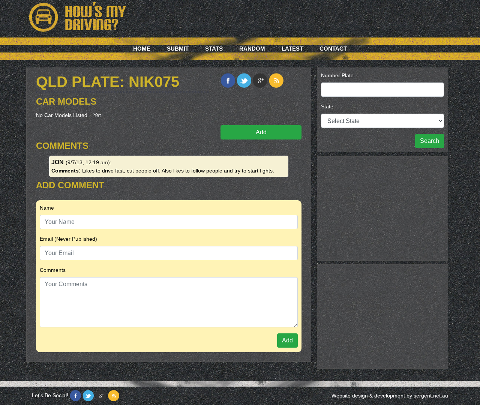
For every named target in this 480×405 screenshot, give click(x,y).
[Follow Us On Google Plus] (100, 395)
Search (429, 141)
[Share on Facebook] (227, 80)
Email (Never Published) (68, 239)
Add (261, 132)
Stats (214, 48)
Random (252, 48)
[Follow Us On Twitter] (88, 395)
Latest (292, 48)
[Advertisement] (382, 207)
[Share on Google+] (260, 80)
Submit (178, 48)
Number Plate (337, 75)
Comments (53, 270)
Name (47, 208)
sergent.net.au (431, 396)
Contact (333, 48)
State (327, 107)
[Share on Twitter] (244, 80)
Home (141, 48)
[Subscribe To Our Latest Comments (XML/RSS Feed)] (276, 80)
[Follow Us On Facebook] (75, 395)
